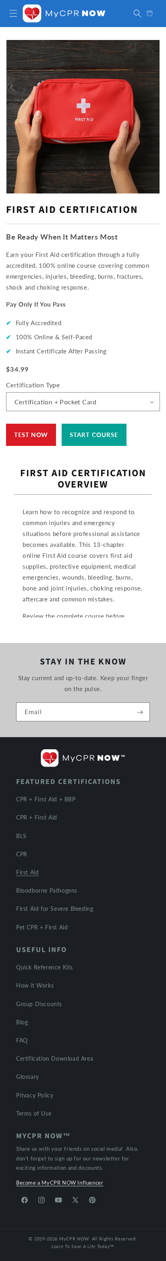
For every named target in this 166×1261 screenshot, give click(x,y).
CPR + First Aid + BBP (46, 799)
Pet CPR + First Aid (42, 927)
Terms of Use (33, 1113)
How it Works (35, 985)
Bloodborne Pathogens (46, 890)
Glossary (27, 1076)
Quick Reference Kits (44, 967)
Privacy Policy (34, 1095)
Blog (22, 1022)
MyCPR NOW (74, 1238)
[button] (13, 13)
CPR (21, 854)
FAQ (22, 1040)
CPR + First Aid (36, 817)
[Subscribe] (139, 712)
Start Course (94, 434)
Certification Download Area (54, 1058)
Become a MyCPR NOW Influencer (59, 1182)
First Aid (27, 872)
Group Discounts (39, 1003)
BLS (21, 835)
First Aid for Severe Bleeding (54, 908)
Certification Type (33, 385)
